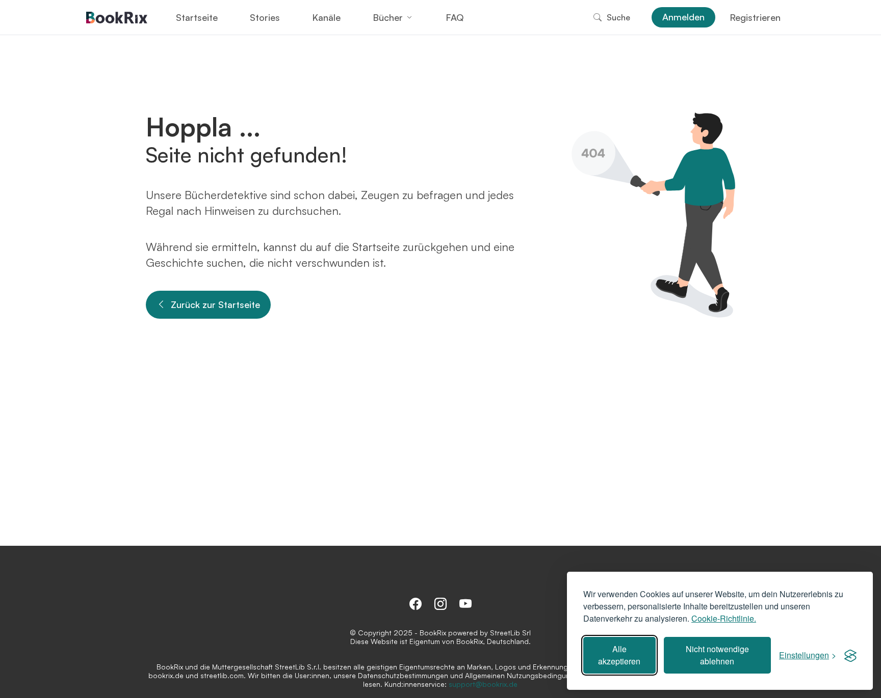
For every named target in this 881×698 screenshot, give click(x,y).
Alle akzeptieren (619, 655)
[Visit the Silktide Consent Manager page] (850, 655)
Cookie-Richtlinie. (723, 618)
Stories (265, 17)
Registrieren (755, 17)
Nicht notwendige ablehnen (717, 655)
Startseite (197, 17)
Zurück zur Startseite (215, 304)
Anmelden (683, 16)
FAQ (454, 17)
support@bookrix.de (483, 684)
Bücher (388, 17)
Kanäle (326, 17)
